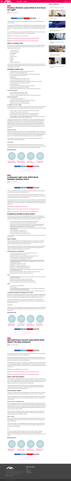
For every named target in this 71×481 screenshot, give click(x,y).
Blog (27, 469)
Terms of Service (29, 472)
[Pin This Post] (27, 18)
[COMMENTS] (39, 18)
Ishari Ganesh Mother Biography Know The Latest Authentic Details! (25, 38)
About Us (28, 468)
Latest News (19, 1)
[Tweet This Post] (20, 18)
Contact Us (28, 470)
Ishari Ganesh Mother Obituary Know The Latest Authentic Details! (25, 40)
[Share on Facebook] (14, 18)
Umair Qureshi (14, 12)
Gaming (25, 1)
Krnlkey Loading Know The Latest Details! (19, 35)
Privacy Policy (28, 471)
